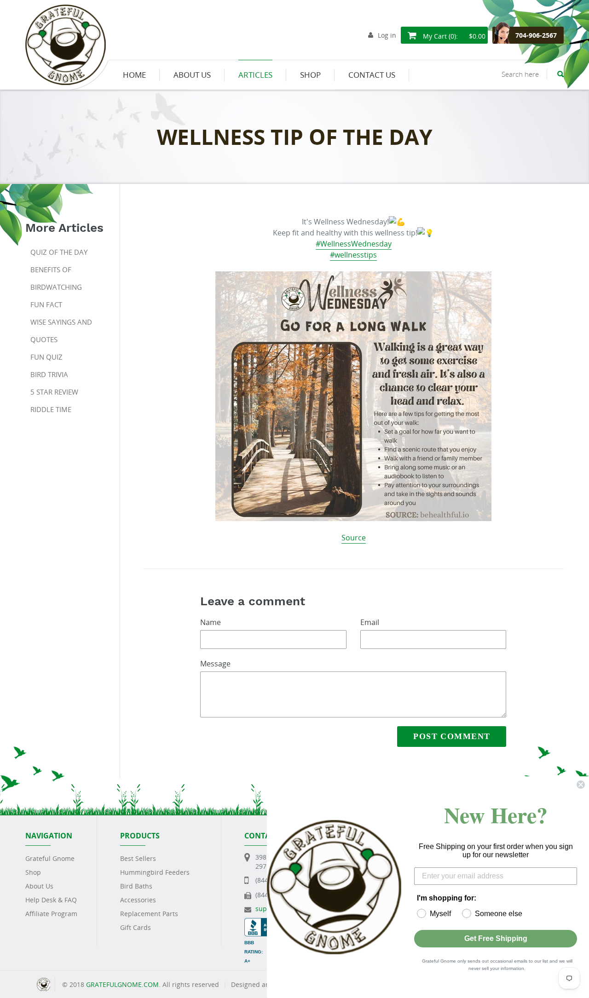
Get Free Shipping (495, 938)
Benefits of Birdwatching (56, 278)
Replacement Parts (149, 913)
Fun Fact (46, 304)
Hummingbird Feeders (155, 872)
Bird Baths (136, 886)
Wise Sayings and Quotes (61, 330)
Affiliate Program (51, 913)
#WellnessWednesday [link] (354, 244)
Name (210, 622)
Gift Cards (135, 927)
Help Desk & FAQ (51, 899)
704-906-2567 (536, 35)
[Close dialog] (580, 784)
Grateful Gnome (50, 858)
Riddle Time (50, 409)
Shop (33, 872)
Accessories (138, 899)
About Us (39, 886)
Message (215, 664)
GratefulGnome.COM (122, 984)
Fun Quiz (46, 356)
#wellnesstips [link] (353, 255)
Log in (387, 35)
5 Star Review (54, 391)
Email (369, 622)
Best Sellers (138, 858)
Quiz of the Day (58, 252)
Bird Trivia (49, 374)
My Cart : (453, 36)
